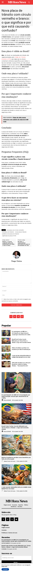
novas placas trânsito (20, 232)
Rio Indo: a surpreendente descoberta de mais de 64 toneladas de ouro (24, 243)
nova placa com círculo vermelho (15, 230)
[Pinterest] (18, 316)
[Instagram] (7, 519)
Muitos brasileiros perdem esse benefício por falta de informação (21, 348)
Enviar (16, 562)
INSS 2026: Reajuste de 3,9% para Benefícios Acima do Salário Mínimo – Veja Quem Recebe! (21, 364)
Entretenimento (6, 543)
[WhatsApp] (22, 316)
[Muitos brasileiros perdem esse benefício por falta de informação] (6, 349)
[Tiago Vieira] (16, 255)
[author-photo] (3, 400)
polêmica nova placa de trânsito (10, 233)
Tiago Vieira (16, 261)
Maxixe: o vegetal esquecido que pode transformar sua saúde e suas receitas (8, 243)
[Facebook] (11, 316)
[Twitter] (14, 316)
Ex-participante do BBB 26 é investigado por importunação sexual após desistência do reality (21, 333)
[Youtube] (16, 519)
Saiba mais (4, 566)
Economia (4, 549)
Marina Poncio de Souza (9, 461)
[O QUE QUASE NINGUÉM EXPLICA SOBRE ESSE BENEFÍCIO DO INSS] (6, 356)
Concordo (5, 569)
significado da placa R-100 (9, 235)
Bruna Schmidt (7, 400)
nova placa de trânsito (8, 232)
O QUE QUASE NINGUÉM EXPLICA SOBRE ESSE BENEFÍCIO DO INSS (21, 356)
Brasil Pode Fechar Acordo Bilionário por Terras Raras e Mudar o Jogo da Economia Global (21, 340)
